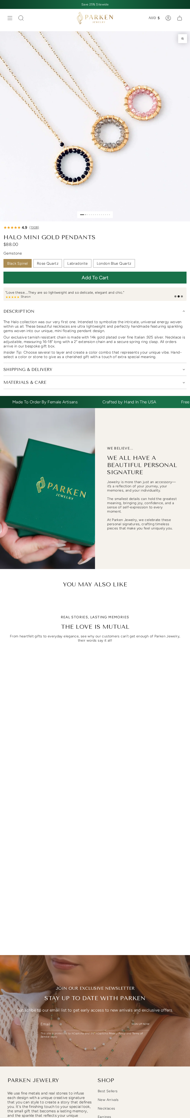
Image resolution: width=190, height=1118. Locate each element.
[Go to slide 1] (82, 214)
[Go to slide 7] (95, 214)
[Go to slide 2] (85, 214)
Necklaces (106, 1108)
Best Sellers (108, 1091)
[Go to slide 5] (91, 214)
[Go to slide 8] (97, 214)
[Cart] (179, 18)
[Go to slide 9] (99, 214)
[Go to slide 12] (105, 214)
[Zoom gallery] (182, 38)
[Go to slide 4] (89, 214)
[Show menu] (10, 18)
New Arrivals (108, 1100)
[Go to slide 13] (107, 214)
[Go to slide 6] (93, 214)
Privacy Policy (117, 1033)
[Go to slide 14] (109, 214)
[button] (95, 278)
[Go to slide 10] (101, 214)
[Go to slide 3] (87, 214)
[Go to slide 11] (103, 214)
